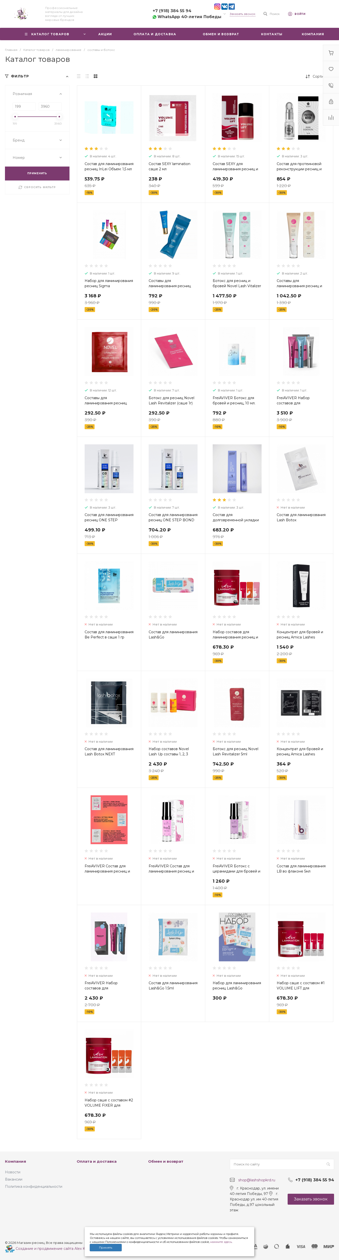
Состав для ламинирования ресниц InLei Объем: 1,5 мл (109, 166)
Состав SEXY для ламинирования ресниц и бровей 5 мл (235, 169)
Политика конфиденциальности (33, 1186)
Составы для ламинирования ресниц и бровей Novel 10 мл (299, 286)
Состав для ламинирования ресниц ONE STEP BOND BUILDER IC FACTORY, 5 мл (173, 520)
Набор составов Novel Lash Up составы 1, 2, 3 (169, 751)
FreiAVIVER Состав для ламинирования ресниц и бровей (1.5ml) (107, 871)
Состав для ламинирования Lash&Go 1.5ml (173, 985)
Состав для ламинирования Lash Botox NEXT (109, 751)
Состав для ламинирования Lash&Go (173, 634)
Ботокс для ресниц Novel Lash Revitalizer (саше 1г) (171, 400)
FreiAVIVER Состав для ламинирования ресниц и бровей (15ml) (171, 871)
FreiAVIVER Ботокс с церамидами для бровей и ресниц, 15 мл (236, 871)
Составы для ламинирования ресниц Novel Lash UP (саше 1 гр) (107, 403)
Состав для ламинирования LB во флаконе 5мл (301, 869)
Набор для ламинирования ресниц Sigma (109, 283)
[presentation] (81, 121)
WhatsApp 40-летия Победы (188, 16)
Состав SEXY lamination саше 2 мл (169, 166)
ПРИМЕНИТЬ (37, 173)
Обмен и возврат (165, 1161)
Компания (15, 1161)
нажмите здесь (221, 1242)
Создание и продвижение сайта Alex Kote (53, 1248)
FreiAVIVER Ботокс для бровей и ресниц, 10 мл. (234, 400)
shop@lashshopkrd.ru (256, 1180)
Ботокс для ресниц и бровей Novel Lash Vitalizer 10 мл (237, 286)
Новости (12, 1172)
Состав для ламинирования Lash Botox (301, 517)
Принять (105, 1247)
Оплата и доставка (97, 1161)
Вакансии (13, 1179)
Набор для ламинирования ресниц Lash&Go (237, 985)
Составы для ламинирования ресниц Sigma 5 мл (170, 286)
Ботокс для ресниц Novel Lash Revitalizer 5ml (235, 751)
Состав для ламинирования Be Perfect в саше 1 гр (109, 634)
